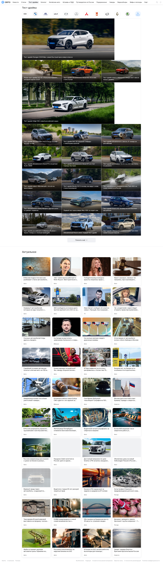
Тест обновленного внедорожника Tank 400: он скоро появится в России (120, 187)
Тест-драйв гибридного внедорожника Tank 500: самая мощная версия (120, 232)
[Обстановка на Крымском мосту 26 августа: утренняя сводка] (96, 513)
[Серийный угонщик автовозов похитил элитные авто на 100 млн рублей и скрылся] (36, 362)
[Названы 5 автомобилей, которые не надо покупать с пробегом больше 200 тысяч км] (36, 301)
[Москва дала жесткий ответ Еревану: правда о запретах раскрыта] (127, 392)
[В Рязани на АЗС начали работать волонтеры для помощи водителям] (96, 543)
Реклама (17, 560)
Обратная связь (118, 560)
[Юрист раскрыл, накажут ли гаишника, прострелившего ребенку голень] (127, 271)
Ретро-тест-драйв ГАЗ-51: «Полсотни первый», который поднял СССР (41, 78)
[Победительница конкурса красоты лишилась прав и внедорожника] (96, 271)
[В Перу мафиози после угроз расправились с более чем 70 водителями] (96, 362)
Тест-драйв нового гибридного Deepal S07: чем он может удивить (121, 78)
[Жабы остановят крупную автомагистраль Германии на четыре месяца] (36, 543)
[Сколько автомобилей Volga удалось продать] (36, 332)
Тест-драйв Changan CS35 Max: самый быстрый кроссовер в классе (48, 57)
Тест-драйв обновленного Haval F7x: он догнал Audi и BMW (40, 165)
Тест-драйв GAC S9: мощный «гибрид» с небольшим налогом (77, 142)
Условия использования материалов (102, 560)
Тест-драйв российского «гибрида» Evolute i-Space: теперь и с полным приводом (40, 232)
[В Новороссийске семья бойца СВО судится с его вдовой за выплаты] (66, 392)
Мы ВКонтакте (80, 560)
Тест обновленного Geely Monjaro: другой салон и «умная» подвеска (41, 209)
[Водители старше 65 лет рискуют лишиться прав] (66, 482)
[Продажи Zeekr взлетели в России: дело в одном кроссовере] (66, 452)
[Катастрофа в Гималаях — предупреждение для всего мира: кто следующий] (127, 482)
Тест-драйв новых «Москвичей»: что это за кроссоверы (39, 187)
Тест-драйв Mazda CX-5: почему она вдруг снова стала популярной (81, 187)
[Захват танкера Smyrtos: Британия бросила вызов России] (127, 543)
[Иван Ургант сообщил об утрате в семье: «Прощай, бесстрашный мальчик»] (96, 301)
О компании (10, 560)
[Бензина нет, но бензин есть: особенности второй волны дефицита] (127, 362)
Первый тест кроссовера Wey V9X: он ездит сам (81, 210)
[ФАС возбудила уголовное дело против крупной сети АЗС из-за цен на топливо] (66, 301)
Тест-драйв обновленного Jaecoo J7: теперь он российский (120, 142)
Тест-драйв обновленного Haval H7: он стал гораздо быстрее (79, 165)
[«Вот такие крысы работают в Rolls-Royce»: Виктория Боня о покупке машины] (66, 271)
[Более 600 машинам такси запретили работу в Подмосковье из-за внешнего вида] (127, 422)
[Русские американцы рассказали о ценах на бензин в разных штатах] (36, 452)
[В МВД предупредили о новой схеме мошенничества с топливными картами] (66, 513)
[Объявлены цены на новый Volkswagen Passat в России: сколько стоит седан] (127, 452)
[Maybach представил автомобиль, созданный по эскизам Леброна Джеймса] (36, 482)
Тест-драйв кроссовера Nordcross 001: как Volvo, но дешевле (120, 165)
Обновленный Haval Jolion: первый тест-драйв (80, 233)
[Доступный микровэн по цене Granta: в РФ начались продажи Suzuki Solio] (96, 452)
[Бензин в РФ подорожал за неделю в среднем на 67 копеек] (96, 482)
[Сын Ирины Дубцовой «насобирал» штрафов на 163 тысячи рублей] (96, 392)
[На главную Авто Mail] (7, 2)
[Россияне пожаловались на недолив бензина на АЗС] (66, 543)
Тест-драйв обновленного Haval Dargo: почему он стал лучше (40, 142)
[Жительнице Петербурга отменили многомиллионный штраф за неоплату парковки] (66, 422)
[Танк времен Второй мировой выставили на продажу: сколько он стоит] (36, 513)
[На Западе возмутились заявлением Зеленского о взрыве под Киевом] (66, 332)
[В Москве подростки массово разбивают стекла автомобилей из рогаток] (36, 271)
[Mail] (3, 2)
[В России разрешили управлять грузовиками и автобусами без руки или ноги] (36, 422)
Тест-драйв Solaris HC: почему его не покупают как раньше (120, 209)
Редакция (88, 560)
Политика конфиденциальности (151, 560)
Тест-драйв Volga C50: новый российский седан (41, 121)
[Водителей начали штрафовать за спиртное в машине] (96, 422)
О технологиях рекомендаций (132, 560)
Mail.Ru (4, 560)
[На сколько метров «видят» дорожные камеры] (96, 332)
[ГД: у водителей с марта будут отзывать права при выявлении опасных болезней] (127, 301)
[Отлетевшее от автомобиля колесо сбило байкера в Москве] (127, 332)
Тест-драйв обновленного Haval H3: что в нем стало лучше (80, 78)
